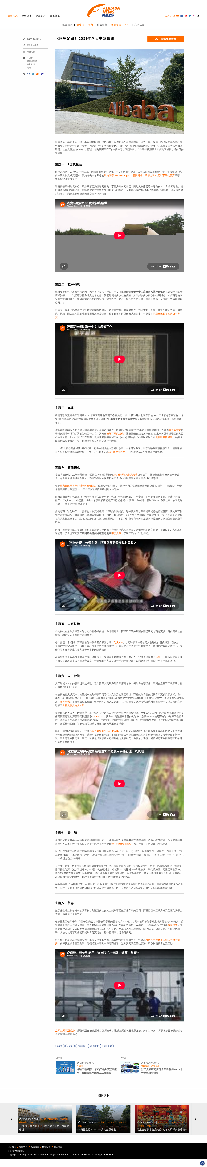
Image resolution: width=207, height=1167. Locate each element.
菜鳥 (71, 1046)
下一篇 (123, 1058)
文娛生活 (139, 24)
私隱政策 (35, 1147)
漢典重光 (65, 701)
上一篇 (59, 1058)
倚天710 (118, 642)
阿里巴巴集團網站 (16, 1151)
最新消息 (13, 15)
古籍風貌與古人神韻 (73, 705)
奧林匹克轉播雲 (163, 437)
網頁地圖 (58, 1147)
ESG (128, 24)
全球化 (80, 24)
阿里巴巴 (95, 1046)
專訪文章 (116, 533)
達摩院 (82, 1046)
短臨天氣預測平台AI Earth (104, 731)
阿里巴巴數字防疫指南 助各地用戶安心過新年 (162, 1129)
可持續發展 (32, 61)
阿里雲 (108, 1046)
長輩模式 (173, 925)
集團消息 (67, 24)
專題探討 (41, 15)
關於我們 (12, 1147)
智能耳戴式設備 (115, 433)
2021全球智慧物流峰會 (125, 474)
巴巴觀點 (55, 15)
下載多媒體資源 (167, 39)
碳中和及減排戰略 (121, 843)
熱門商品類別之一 (118, 452)
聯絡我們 (23, 1147)
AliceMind (98, 716)
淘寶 (60, 1046)
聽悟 (157, 657)
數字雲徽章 (175, 430)
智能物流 (116, 24)
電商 (90, 24)
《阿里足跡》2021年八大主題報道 (97, 1129)
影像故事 (27, 15)
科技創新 (102, 24)
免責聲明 (46, 1147)
